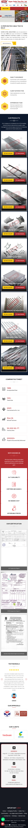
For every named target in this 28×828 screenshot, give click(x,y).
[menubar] (25, 8)
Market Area (21, 816)
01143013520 (11, 769)
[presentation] (2, 679)
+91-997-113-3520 (14, 773)
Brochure (5, 8)
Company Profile (12, 811)
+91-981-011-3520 (8, 771)
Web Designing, (22, 825)
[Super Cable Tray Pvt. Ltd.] (14, 2)
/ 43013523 (17, 769)
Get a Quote (9, 153)
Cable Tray (21, 811)
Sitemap (14, 816)
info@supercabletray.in (14, 782)
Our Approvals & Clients (16, 813)
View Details (20, 153)
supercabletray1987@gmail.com (14, 784)
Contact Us (7, 816)
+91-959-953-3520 (18, 771)
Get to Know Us (7, 43)
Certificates (4, 813)
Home (4, 811)
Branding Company (18, 826)
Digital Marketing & (9, 826)
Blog (25, 813)
